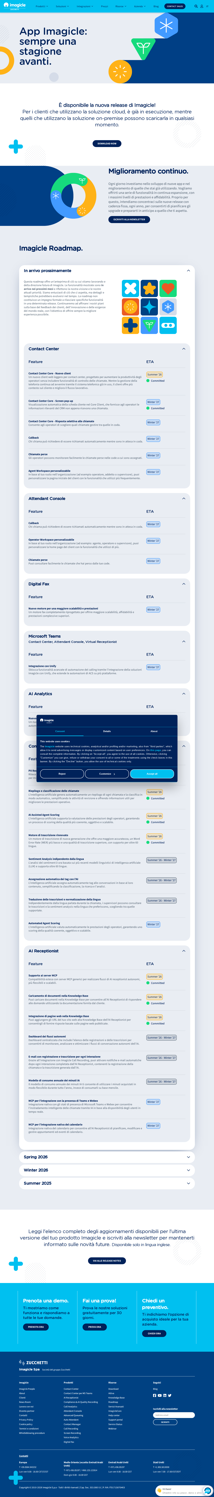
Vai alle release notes (107, 1261)
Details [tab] (107, 731)
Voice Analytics (71, 1437)
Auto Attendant (71, 1419)
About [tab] (154, 731)
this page (155, 750)
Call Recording (71, 1428)
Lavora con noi (26, 1406)
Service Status (115, 1424)
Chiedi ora (154, 1333)
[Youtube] (160, 1395)
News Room (25, 1402)
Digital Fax (69, 1442)
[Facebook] (155, 1395)
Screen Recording (72, 1433)
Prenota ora (36, 1327)
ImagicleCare (114, 1411)
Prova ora (94, 1327)
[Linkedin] (165, 1395)
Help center (114, 1415)
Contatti (23, 1415)
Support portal (115, 1419)
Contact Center (71, 1389)
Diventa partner (26, 1411)
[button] (107, 271)
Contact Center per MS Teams (78, 1393)
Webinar (112, 1428)
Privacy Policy (26, 1419)
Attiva (111, 1393)
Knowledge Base (116, 1397)
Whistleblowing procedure (32, 1433)
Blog (155, 1389)
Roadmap (113, 1402)
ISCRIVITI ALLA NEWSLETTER (129, 219)
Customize (105, 773)
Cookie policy (25, 1424)
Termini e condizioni (29, 1428)
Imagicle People (27, 1389)
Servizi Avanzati (116, 1406)
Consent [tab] (60, 731)
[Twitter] (170, 1395)
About (22, 1393)
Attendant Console (73, 1411)
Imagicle (50, 746)
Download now (107, 143)
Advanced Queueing (73, 1415)
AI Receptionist (71, 1397)
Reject (62, 773)
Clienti (22, 1397)
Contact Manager (72, 1424)
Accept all (152, 773)
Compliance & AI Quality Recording (81, 1402)
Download (113, 1389)
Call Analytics (70, 1406)
